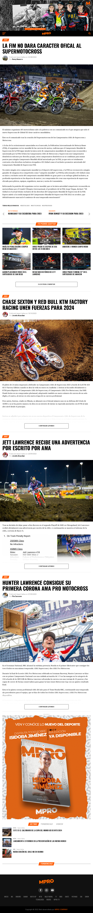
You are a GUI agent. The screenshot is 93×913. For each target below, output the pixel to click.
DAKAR (25, 896)
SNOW (87, 896)
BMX (60, 896)
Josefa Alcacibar (18, 315)
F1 (56, 896)
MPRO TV (57, 899)
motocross (36, 205)
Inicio (6, 896)
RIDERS (48, 899)
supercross (47, 205)
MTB (40, 896)
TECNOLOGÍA (40, 899)
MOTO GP (33, 896)
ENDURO (18, 896)
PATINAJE (74, 896)
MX (12, 896)
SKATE (67, 896)
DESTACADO (25, 205)
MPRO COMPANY (61, 910)
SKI (81, 896)
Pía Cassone (17, 596)
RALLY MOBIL (49, 896)
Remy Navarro (17, 59)
